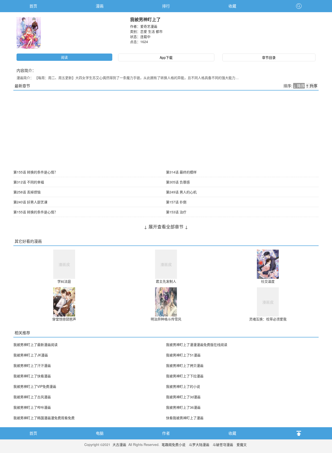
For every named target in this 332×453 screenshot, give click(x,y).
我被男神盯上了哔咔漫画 (32, 407)
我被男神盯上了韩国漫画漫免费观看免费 (44, 417)
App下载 (166, 57)
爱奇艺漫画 (148, 26)
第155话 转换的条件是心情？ (35, 172)
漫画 (100, 6)
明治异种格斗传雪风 (166, 319)
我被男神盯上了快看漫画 (32, 375)
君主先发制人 (166, 281)
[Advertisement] (166, 127)
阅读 (64, 57)
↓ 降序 (299, 86)
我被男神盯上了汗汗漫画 (32, 365)
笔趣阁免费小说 (173, 444)
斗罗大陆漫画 (199, 444)
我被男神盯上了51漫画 (183, 355)
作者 (166, 433)
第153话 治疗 (176, 211)
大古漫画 (119, 444)
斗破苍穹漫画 (223, 444)
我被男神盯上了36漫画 (183, 407)
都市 (159, 31)
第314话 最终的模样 (181, 172)
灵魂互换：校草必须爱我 (268, 319)
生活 (151, 31)
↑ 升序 (311, 86)
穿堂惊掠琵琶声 (64, 319)
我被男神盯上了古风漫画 (32, 396)
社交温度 (268, 281)
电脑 (100, 433)
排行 (166, 6)
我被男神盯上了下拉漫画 (184, 375)
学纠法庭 (64, 281)
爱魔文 (241, 444)
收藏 (232, 6)
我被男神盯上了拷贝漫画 (184, 365)
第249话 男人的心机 (181, 192)
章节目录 (269, 57)
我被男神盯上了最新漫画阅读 (35, 344)
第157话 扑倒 (176, 201)
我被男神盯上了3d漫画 (183, 396)
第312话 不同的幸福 (28, 182)
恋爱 (143, 31)
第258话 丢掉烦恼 (27, 192)
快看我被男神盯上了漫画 (184, 417)
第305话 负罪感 (178, 182)
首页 (33, 6)
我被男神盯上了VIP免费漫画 (34, 386)
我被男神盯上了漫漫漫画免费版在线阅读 (196, 344)
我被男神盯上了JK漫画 (30, 355)
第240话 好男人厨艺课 (30, 201)
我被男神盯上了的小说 (183, 386)
